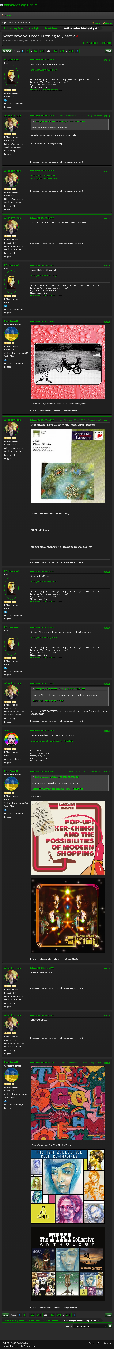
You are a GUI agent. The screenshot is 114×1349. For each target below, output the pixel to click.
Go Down (7, 51)
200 (35, 51)
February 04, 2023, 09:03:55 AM (42, 1062)
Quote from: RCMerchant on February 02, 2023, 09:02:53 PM (60, 689)
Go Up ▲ (107, 1343)
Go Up (5, 1315)
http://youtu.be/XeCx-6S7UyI (44, 275)
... (31, 51)
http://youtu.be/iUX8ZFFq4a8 (44, 69)
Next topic (105, 43)
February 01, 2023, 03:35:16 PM (42, 115)
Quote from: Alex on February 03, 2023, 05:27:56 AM (57, 777)
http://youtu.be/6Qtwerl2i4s (43, 175)
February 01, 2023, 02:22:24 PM (42, 59)
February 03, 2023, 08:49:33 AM (42, 771)
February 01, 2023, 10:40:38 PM (42, 218)
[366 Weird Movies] (5, 359)
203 (55, 51)
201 (42, 51)
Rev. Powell (11, 321)
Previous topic (90, 43)
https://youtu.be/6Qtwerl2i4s (44, 178)
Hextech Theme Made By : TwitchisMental (19, 1346)
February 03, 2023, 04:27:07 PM (42, 968)
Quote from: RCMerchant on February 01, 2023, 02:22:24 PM (60, 121)
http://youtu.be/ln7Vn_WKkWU (44, 637)
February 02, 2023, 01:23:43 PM (42, 420)
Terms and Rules (95, 1343)
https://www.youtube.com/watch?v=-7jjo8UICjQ (52, 741)
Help (85, 1343)
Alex (7, 730)
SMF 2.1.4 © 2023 (9, 1343)
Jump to (68, 1326)
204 (62, 51)
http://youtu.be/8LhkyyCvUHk (44, 581)
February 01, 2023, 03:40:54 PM (42, 171)
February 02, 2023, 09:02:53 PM (42, 627)
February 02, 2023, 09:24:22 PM (42, 683)
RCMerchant (11, 59)
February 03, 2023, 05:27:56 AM (42, 730)
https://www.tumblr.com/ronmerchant (46, 89)
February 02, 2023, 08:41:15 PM (42, 571)
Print (108, 51)
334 (71, 51)
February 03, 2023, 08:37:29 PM (42, 1015)
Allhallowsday (12, 115)
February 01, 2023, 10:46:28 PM (42, 265)
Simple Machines (23, 1343)
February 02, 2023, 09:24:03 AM (42, 321)
